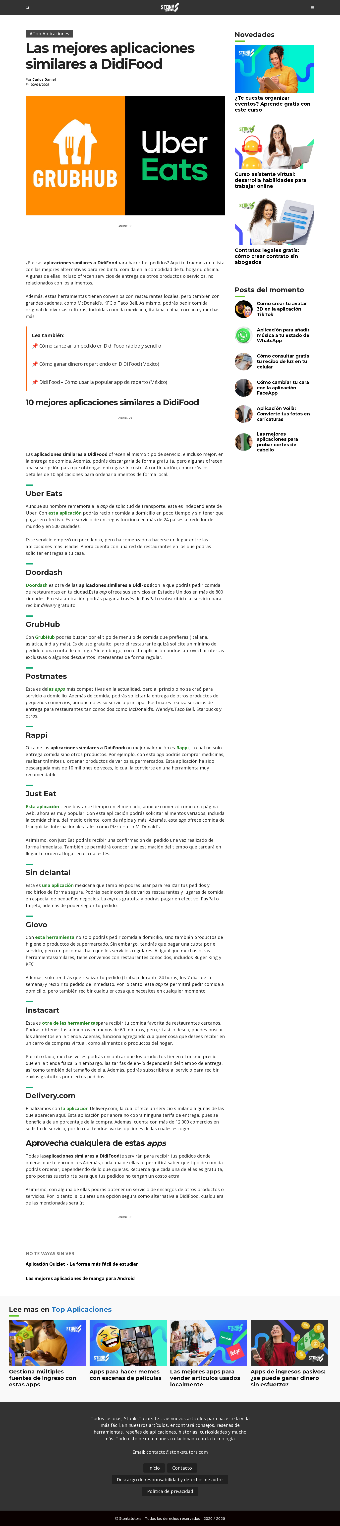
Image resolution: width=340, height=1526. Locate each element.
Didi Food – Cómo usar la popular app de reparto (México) (103, 382)
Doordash (37, 585)
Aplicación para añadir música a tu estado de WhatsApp (283, 335)
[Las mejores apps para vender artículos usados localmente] (208, 1363)
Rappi (182, 748)
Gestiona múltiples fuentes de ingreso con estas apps (42, 1378)
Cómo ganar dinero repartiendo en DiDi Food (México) (99, 364)
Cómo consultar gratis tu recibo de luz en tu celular (283, 361)
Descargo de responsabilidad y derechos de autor (170, 1480)
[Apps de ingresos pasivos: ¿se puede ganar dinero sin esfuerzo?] (289, 1363)
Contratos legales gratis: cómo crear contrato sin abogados (267, 256)
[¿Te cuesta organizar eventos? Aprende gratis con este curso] (274, 89)
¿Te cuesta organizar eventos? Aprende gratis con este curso (272, 104)
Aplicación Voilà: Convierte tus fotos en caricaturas (283, 414)
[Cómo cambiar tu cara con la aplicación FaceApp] (244, 393)
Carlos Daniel (44, 79)
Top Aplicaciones (82, 1309)
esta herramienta (54, 937)
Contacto (182, 1468)
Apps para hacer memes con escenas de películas (126, 1374)
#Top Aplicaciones (49, 34)
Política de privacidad (170, 1491)
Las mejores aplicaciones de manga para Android (80, 1278)
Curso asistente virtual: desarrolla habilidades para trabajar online (270, 180)
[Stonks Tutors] (170, 7)
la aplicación (75, 1108)
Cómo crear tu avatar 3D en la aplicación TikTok (282, 309)
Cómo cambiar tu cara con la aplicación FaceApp (283, 388)
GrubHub (45, 637)
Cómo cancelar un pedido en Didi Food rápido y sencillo (100, 345)
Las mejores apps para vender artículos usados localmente (205, 1378)
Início (154, 1468)
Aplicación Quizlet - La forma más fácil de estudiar (82, 1264)
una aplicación (58, 885)
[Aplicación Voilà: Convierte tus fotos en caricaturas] (244, 420)
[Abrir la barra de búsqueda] (27, 7)
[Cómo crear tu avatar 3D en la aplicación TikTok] (244, 315)
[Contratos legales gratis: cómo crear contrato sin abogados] (274, 242)
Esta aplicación (42, 806)
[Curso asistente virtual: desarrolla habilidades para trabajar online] (274, 166)
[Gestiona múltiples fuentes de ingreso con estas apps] (47, 1363)
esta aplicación (65, 513)
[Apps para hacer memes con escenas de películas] (128, 1363)
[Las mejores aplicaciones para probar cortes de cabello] (244, 448)
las (56, 689)
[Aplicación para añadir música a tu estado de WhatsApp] (244, 341)
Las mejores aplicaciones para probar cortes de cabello (277, 442)
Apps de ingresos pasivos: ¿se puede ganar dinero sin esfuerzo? (288, 1378)
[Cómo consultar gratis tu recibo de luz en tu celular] (244, 367)
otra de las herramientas (70, 1023)
